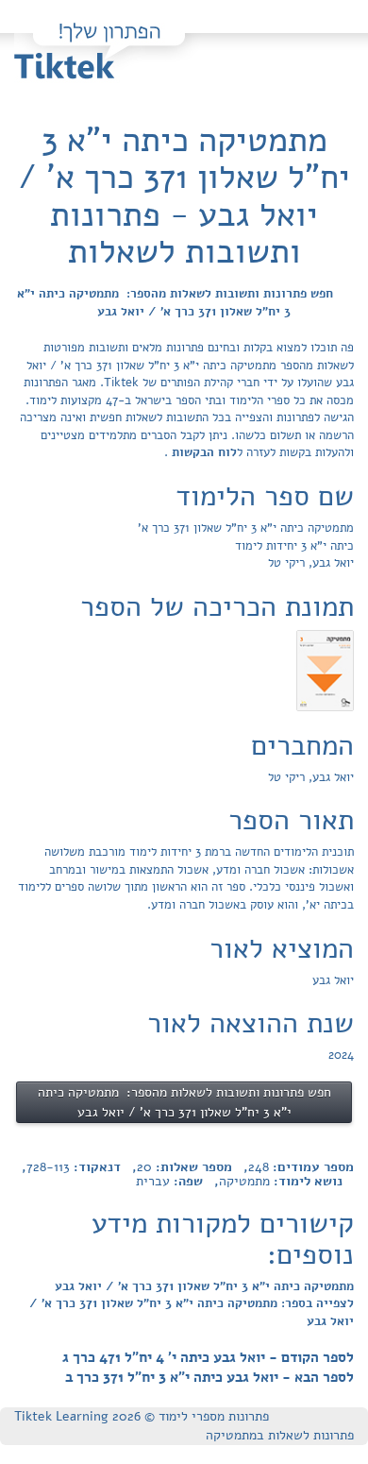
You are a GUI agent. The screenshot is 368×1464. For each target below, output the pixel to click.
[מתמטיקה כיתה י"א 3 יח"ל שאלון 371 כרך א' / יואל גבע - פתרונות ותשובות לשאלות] (325, 669)
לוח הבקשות (202, 452)
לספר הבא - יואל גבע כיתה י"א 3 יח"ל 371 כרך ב (209, 1377)
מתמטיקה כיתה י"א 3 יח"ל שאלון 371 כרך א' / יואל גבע (204, 1286)
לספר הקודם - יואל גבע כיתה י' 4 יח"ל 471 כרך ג (208, 1357)
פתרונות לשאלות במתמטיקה (280, 1435)
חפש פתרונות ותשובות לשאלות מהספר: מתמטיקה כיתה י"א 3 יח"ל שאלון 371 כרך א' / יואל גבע (175, 302)
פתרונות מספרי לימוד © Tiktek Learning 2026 (141, 1416)
